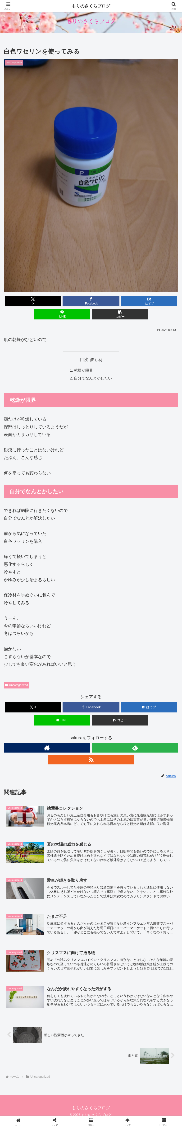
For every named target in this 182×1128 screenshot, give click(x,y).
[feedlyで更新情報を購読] (135, 748)
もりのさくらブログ (91, 6)
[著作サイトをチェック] (47, 748)
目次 (84, 359)
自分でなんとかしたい (93, 378)
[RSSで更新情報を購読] (91, 759)
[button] (120, 314)
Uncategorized (18, 685)
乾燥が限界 (83, 370)
